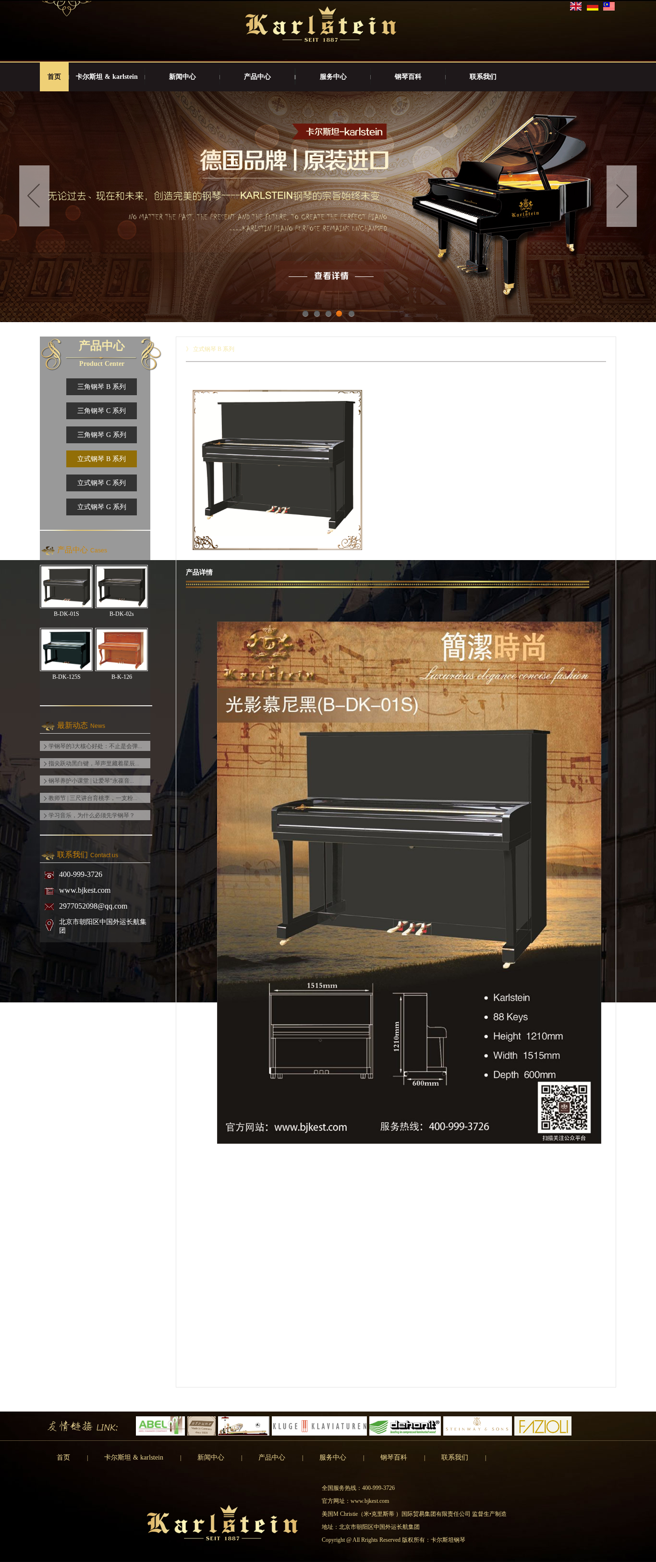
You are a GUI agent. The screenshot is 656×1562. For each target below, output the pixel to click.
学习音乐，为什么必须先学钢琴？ (92, 815)
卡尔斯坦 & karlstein (107, 76)
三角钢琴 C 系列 (101, 410)
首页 (54, 76)
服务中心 (333, 76)
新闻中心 (182, 76)
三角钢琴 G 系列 (101, 434)
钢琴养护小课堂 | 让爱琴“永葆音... (91, 780)
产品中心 (257, 76)
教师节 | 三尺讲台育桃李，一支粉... (93, 798)
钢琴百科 (408, 76)
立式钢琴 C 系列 (101, 483)
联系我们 (483, 76)
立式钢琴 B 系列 (101, 458)
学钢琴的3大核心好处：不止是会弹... (95, 746)
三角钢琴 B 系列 (101, 386)
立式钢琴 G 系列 (101, 507)
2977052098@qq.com (93, 906)
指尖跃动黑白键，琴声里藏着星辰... (94, 763)
